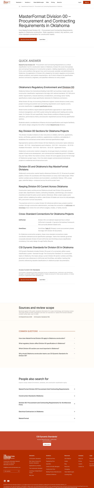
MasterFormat (23, 65)
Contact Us (81, 466)
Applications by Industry (35, 465)
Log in (79, 2)
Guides (66, 461)
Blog (65, 463)
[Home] (7, 2)
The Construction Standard (35, 468)
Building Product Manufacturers (53, 471)
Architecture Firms (50, 458)
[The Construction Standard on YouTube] (8, 481)
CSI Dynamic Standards (35, 458)
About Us (59, 2)
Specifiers (48, 463)
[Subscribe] (18, 471)
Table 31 (47, 228)
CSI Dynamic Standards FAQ (42, 317)
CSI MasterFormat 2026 (25, 317)
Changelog (67, 469)
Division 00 (31, 65)
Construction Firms (50, 469)
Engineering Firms (50, 461)
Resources (66, 466)
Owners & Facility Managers (52, 466)
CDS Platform (67, 458)
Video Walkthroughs (38, 2)
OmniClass (22, 208)
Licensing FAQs (68, 474)
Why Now (31, 475)
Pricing (53, 2)
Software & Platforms (51, 474)
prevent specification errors (43, 106)
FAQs (47, 2)
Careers (80, 463)
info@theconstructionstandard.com (12, 467)
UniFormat (69, 205)
